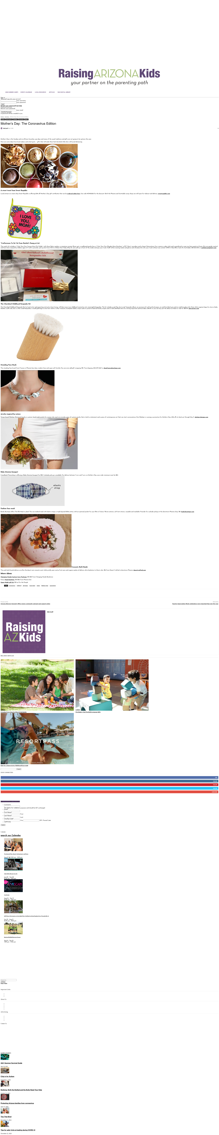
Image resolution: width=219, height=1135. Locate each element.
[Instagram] (5, 1045)
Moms (26, 119)
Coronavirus (12, 585)
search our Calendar (11, 836)
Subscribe (214, 791)
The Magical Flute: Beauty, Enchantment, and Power (16, 854)
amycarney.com (194, 308)
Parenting (21, 119)
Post (2, 983)
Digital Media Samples (12, 1019)
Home (2, 117)
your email (20, 110)
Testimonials (9, 1016)
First (21, 814)
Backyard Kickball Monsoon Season (12, 937)
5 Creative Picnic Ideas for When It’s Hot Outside (14, 712)
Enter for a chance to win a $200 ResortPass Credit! (14, 765)
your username (21, 100)
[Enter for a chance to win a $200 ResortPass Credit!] (37, 738)
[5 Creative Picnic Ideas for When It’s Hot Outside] (37, 685)
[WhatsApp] (22, 132)
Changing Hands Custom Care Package (14, 577)
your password (21, 102)
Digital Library (9, 995)
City (21, 820)
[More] (28, 133)
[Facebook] (3, 132)
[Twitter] (9, 132)
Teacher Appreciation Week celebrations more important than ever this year (195, 604)
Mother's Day (44, 585)
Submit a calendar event (12, 1009)
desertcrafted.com (139, 570)
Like (216, 777)
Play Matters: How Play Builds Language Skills (88, 712)
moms (38, 585)
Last (21, 817)
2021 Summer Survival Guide (11, 1063)
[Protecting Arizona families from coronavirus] (5, 1099)
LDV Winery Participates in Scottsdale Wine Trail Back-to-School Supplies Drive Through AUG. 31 (26, 916)
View (5, 983)
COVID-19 (19, 585)
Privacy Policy (9, 996)
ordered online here (73, 193)
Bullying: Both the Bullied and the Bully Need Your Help (21, 1090)
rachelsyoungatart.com (208, 248)
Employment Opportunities (13, 1006)
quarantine (53, 585)
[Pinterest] (16, 132)
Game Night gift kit (7, 582)
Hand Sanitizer (10, 579)
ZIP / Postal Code (45, 820)
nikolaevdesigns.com (201, 417)
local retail (32, 585)
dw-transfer (9, 119)
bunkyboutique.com (187, 511)
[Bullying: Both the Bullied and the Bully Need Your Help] (5, 1086)
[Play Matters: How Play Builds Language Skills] (112, 685)
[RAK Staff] (2, 128)
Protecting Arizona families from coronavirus (17, 1103)
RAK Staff (5, 128)
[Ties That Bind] (5, 1113)
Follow (215, 781)
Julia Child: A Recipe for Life (10, 873)
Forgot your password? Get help (11, 106)
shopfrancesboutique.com (112, 368)
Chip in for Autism (7, 1076)
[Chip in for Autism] (5, 1073)
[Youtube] (20, 1045)
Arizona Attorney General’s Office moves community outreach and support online (25, 604)
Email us (7, 1032)
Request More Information (13, 1020)
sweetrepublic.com (164, 193)
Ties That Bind (6, 1116)
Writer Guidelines (10, 1007)
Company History (10, 1005)
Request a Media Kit (11, 1017)
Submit (3, 825)
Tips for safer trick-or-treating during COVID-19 (18, 1130)
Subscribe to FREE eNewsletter (15, 993)
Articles (7, 117)
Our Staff (8, 1003)
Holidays (15, 119)
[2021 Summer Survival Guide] (5, 1059)
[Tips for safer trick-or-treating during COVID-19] (5, 1126)
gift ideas (25, 585)
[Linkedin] (9, 1045)
